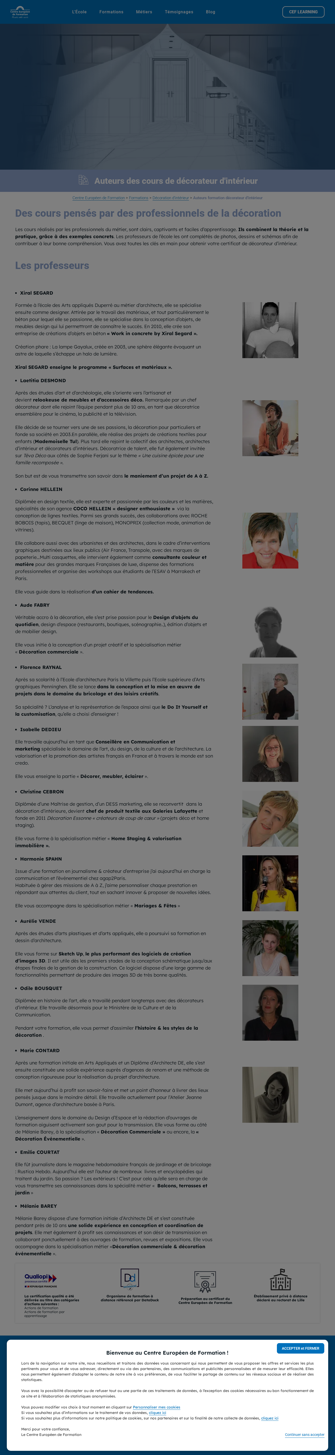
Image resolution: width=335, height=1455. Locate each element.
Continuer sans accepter (305, 1435)
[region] (167, 1395)
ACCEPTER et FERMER (300, 1348)
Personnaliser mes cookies (156, 1407)
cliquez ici (157, 1412)
